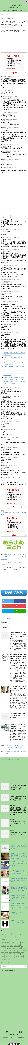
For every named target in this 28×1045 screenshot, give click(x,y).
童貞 (23, 953)
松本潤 (9, 950)
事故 (11, 945)
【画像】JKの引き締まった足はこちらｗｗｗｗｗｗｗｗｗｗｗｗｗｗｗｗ (18, 922)
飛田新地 (4, 959)
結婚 (3, 956)
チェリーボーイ (5, 942)
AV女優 (14, 934)
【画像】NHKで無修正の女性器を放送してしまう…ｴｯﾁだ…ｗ (17, 914)
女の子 (3, 948)
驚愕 (9, 959)
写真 (15, 945)
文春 (20, 948)
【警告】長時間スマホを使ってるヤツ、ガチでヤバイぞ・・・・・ (18, 834)
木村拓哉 (4, 950)
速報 (11, 618)
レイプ (17, 942)
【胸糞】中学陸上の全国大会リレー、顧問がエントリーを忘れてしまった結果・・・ (18, 798)
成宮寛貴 (15, 948)
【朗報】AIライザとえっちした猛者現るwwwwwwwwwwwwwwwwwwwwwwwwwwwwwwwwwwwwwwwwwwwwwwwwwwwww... (14, 371)
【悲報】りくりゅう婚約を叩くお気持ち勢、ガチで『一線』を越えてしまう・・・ (18, 787)
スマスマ (17, 939)
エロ (13, 937)
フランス (13, 942)
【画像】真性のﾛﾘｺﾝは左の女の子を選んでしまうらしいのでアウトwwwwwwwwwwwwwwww (18, 905)
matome (8, 618)
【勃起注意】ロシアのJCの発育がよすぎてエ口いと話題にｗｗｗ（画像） (18, 846)
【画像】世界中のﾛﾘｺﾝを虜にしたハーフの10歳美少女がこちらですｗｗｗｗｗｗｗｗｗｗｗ (18, 897)
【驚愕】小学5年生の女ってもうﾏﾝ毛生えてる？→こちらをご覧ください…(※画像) (18, 872)
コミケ (12, 939)
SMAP (21, 934)
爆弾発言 (24, 950)
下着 (22, 942)
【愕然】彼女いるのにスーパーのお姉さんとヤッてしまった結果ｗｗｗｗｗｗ (18, 726)
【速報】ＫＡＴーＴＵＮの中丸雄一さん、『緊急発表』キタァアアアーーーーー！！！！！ (15, 747)
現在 (7, 953)
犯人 (3, 953)
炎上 (19, 950)
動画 (19, 945)
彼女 (10, 948)
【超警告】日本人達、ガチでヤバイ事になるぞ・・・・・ (18, 714)
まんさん (9, 937)
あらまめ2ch (14, 562)
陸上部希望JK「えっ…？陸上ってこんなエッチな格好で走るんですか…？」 (18, 863)
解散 (22, 956)
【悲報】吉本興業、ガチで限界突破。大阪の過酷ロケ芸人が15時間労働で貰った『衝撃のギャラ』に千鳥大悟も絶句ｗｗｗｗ (18, 811)
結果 (7, 956)
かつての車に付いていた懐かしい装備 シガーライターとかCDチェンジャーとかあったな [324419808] (18, 657)
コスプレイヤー (5, 939)
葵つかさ (11, 956)
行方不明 (17, 956)
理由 (10, 953)
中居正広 (4, 945)
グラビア (18, 937)
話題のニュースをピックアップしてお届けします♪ (14, 1037)
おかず (3, 937)
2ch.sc (4, 618)
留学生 (18, 953)
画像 (14, 953)
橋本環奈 (14, 950)
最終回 (24, 948)
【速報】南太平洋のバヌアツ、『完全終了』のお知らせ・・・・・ (17, 823)
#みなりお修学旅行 (6, 934)
